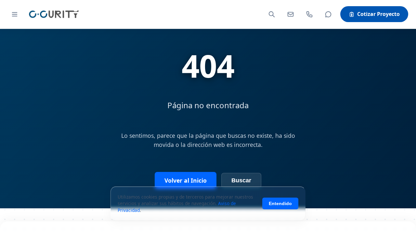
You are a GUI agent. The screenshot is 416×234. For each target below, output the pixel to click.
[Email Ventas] (290, 14)
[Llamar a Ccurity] (309, 14)
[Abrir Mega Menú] (14, 14)
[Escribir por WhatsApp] (328, 14)
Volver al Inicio (185, 180)
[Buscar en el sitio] (272, 14)
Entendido (280, 203)
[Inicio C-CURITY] (54, 14)
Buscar (241, 180)
